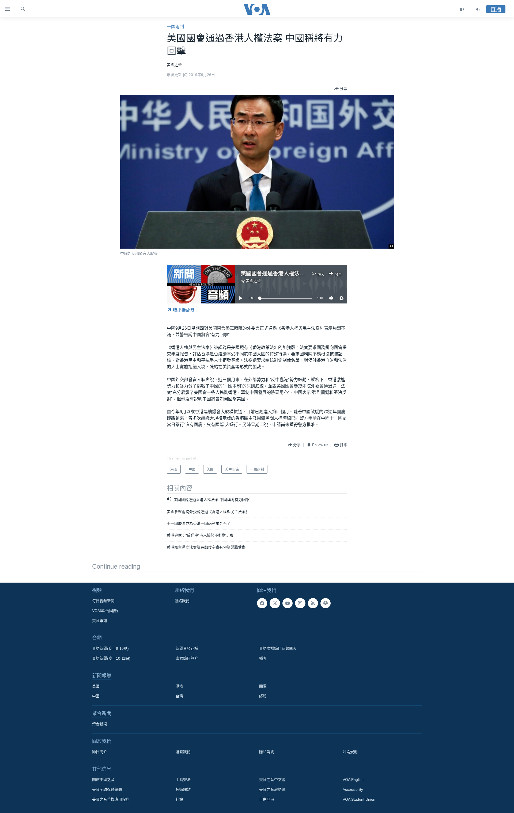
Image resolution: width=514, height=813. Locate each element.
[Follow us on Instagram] (300, 603)
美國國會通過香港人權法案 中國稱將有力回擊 (295, 273)
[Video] (462, 9)
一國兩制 (175, 26)
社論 (179, 799)
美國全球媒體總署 (107, 789)
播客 (263, 658)
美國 (96, 686)
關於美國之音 (103, 779)
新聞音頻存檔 (187, 648)
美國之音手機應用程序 (111, 799)
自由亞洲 (266, 799)
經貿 (263, 696)
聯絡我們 (182, 601)
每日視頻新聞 (103, 601)
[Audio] (478, 9)
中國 (96, 696)
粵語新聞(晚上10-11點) (111, 658)
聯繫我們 (183, 752)
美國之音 (253, 281)
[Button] (340, 88)
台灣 (179, 696)
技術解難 (183, 789)
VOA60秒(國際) (105, 611)
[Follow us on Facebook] (262, 603)
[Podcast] (325, 603)
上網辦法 (183, 779)
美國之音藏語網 (272, 789)
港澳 (179, 686)
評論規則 (350, 752)
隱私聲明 (266, 752)
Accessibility (353, 789)
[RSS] (313, 603)
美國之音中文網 (272, 779)
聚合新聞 (99, 724)
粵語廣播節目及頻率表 (278, 648)
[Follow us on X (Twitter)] (275, 603)
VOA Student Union (359, 799)
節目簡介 (99, 752)
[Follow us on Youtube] (287, 603)
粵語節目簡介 (187, 658)
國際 (263, 686)
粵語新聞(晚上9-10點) (110, 648)
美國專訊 (99, 620)
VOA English (353, 779)
